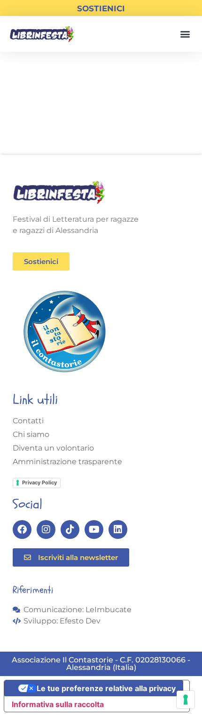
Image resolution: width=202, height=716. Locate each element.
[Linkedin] (118, 529)
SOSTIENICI (101, 8)
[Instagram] (46, 529)
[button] (185, 34)
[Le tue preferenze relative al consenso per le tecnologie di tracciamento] (185, 699)
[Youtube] (94, 529)
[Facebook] (22, 529)
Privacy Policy (39, 482)
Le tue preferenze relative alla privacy (106, 688)
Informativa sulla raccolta (58, 704)
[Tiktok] (70, 529)
